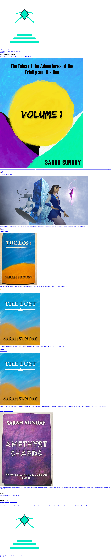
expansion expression (27, 505)
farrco (10, 502)
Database (1, 52)
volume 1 (69, 498)
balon (12, 502)
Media (1, 495)
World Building (14, 495)
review (56, 498)
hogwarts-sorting (40, 498)
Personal (3, 495)
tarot (61, 498)
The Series (3, 49)
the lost (57, 505)
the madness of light (32, 505)
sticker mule (58, 498)
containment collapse (45, 505)
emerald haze (49, 505)
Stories (9, 495)
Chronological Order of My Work (19, 555)
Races (9, 51)
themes (63, 498)
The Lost (10, 555)
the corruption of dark (39, 505)
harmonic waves (8, 505)
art (6, 498)
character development (18, 498)
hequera (14, 502)
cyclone (5, 502)
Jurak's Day (13, 555)
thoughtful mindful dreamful (78, 505)
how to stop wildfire (3, 505)
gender (36, 498)
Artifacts (14, 51)
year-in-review (75, 498)
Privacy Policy (2, 556)
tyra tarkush (65, 498)
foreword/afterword (31, 498)
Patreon (4, 52)
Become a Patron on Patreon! (4, 554)
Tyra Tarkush (19, 51)
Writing (18, 495)
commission (23, 498)
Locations (11, 51)
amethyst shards (54, 505)
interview (44, 498)
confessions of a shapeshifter (70, 505)
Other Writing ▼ (7, 49)
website (71, 498)
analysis (1, 498)
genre (37, 498)
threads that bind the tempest (15, 505)
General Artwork (2, 51)
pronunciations (53, 498)
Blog (1, 49)
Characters (6, 51)
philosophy (49, 498)
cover (26, 498)
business (14, 498)
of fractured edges (21, 505)
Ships (16, 51)
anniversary (4, 498)
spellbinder (7, 502)
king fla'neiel (2, 502)
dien (16, 502)
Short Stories (7, 555)
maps (46, 498)
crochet (28, 498)
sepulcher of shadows (85, 505)
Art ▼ (1, 50)
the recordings (64, 505)
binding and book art (10, 498)
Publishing (6, 495)
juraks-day (89, 505)
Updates (11, 495)
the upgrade (60, 505)
